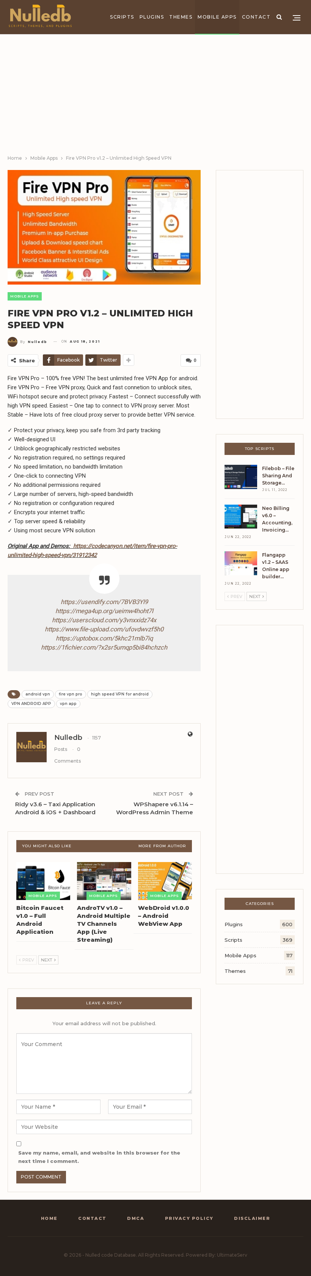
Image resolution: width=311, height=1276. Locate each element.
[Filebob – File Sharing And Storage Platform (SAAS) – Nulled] (241, 477)
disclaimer (252, 1218)
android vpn (37, 694)
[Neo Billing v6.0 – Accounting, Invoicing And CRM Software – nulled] (241, 517)
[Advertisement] (155, 97)
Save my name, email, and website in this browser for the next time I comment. (99, 1157)
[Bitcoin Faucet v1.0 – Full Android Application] (43, 881)
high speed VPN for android (120, 694)
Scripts (122, 17)
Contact (256, 17)
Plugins (152, 17)
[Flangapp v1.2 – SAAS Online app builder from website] (241, 563)
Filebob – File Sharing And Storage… (278, 476)
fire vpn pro (70, 694)
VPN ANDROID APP (31, 703)
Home (49, 1218)
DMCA (135, 1218)
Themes (180, 17)
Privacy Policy (189, 1218)
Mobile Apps (217, 17)
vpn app (68, 703)
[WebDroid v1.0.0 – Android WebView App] (165, 881)
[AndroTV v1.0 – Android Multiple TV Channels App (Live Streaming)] (104, 881)
